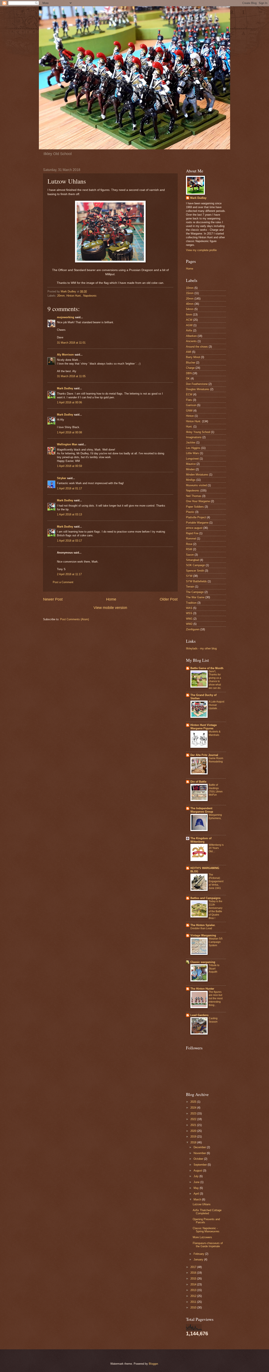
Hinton (190, 415)
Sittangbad (192, 560)
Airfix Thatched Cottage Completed (207, 1212)
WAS (189, 608)
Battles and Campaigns (205, 898)
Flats (189, 399)
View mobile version (110, 608)
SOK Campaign (195, 565)
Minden (190, 469)
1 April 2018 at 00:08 (69, 432)
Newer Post (53, 599)
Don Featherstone (197, 384)
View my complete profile (201, 250)
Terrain (190, 586)
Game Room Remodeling (216, 760)
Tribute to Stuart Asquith (214, 968)
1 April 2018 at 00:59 (69, 466)
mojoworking (65, 317)
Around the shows (197, 346)
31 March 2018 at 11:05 (71, 376)
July (196, 1176)
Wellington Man (67, 444)
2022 (193, 1119)
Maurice (191, 463)
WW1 (189, 618)
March (198, 1199)
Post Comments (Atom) (74, 619)
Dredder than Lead (201, 928)
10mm (190, 287)
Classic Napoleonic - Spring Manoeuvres (206, 1230)
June (197, 1182)
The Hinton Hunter (202, 988)
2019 (193, 1136)
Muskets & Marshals (214, 733)
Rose (189, 544)
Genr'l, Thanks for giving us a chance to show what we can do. (215, 680)
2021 (193, 1125)
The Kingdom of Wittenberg (200, 840)
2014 (193, 1284)
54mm (190, 309)
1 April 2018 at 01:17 (69, 488)
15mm (190, 293)
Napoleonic (90, 295)
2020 (193, 1130)
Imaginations (194, 437)
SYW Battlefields (196, 581)
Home (111, 599)
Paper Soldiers (195, 506)
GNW (189, 410)
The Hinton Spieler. (202, 925)
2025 (193, 1101)
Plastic (190, 511)
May (197, 1188)
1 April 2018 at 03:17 (69, 540)
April (197, 1193)
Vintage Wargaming (203, 935)
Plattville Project (196, 517)
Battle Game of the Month (206, 668)
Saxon (190, 554)
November (200, 1153)
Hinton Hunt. (74, 295)
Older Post (169, 599)
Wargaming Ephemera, (215, 816)
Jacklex (190, 442)
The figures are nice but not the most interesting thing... (216, 998)
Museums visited (196, 485)
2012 (193, 1296)
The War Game (195, 597)
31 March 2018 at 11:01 (71, 342)
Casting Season (213, 1020)
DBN (189, 373)
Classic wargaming (202, 962)
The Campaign (195, 592)
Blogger (153, 1363)
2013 (193, 1290)
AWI (188, 351)
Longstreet (192, 458)
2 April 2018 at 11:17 (69, 574)
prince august (194, 527)
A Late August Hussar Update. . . (216, 705)
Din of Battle (198, 781)
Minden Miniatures (197, 474)
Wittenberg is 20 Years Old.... (216, 848)
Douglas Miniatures (197, 389)
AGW (189, 325)
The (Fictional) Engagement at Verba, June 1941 (216, 881)
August (198, 1170)
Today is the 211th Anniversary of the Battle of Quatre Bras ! (215, 910)
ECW (189, 394)
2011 (193, 1301)
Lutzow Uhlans (202, 1204)
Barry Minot (193, 357)
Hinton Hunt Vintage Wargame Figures (203, 726)
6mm (189, 314)
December (200, 1147)
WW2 (189, 623)
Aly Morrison (65, 354)
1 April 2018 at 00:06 (69, 402)
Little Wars (192, 453)
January (199, 1259)
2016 (193, 1272)
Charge (190, 367)
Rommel (191, 538)
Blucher (190, 362)
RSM (189, 549)
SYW (189, 575)
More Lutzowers (202, 1237)
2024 (193, 1107)
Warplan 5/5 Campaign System (216, 942)
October (199, 1158)
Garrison (191, 405)
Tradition (191, 602)
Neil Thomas (193, 496)
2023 (193, 1113)
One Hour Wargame (198, 501)
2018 (193, 1142)
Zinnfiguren (192, 629)
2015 (193, 1278)
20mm (61, 295)
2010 (193, 1307)
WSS (189, 613)
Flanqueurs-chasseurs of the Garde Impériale (208, 1245)
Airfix (189, 330)
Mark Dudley (65, 388)
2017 (193, 1267)
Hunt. (189, 426)
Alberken (191, 335)
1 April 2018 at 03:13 (69, 514)
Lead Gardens (199, 1015)
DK (188, 378)
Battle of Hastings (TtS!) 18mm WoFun (216, 789)
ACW (189, 319)
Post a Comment (63, 582)
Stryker (61, 478)
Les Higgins (193, 448)
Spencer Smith (195, 570)
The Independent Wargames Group (201, 810)
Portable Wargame (197, 522)
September (201, 1164)
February (199, 1253)
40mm (190, 303)
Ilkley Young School (198, 432)
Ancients (191, 341)
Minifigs (190, 479)
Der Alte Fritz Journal (204, 755)
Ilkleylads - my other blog (201, 648)
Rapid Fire (192, 533)
